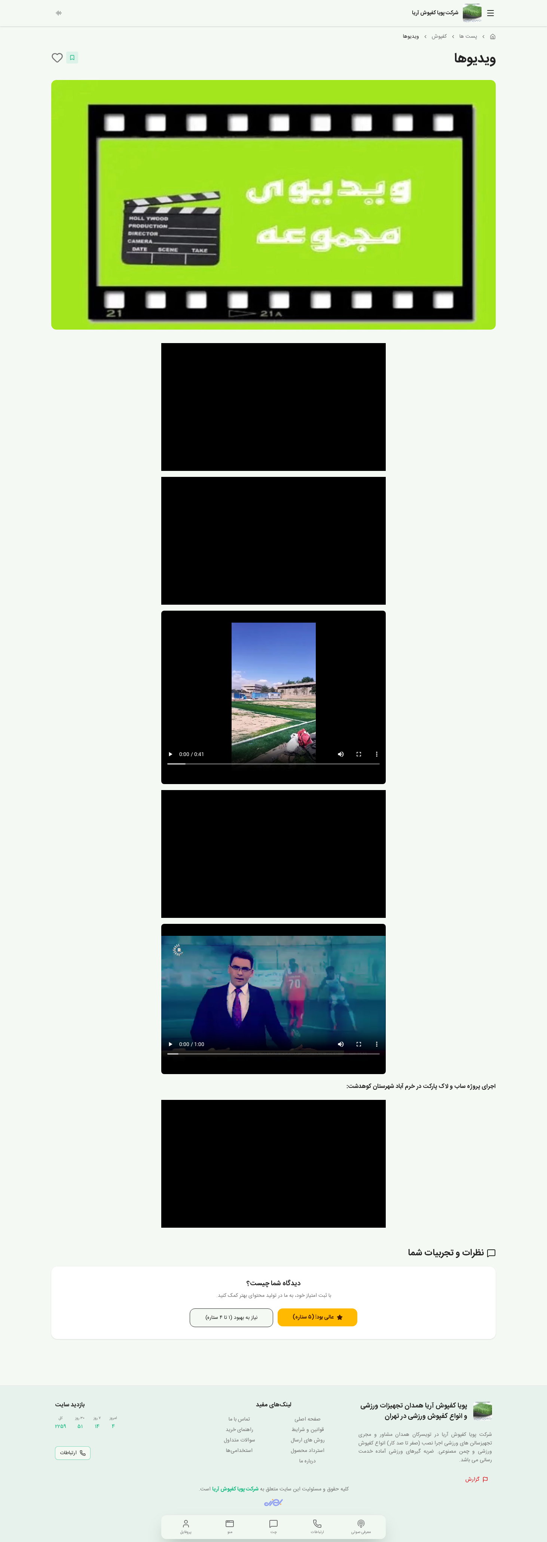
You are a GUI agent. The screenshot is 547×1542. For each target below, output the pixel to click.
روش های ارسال (308, 1440)
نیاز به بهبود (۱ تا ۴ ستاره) (231, 1317)
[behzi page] (273, 1502)
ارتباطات (68, 1453)
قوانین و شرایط (307, 1430)
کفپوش (439, 36)
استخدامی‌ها (239, 1451)
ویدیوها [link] (411, 36)
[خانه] (493, 36)
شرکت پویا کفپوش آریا (235, 1489)
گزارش (472, 1479)
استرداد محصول (307, 1451)
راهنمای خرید (239, 1430)
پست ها (468, 36)
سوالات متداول (239, 1440)
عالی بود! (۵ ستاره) (313, 1317)
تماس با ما (239, 1419)
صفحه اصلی (307, 1419)
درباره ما (307, 1461)
